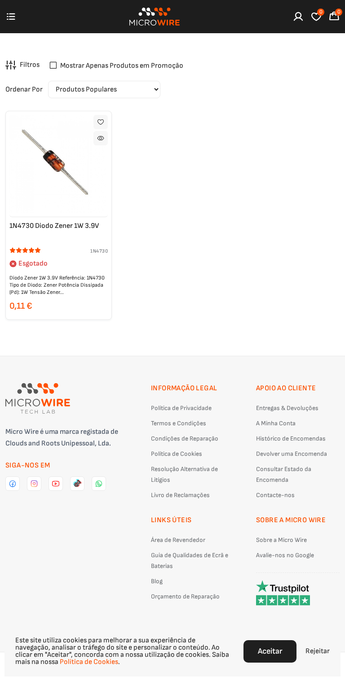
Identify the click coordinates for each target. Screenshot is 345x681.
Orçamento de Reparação (185, 596)
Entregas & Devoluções (287, 408)
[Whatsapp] (99, 483)
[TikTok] (77, 483)
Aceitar (270, 651)
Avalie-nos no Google (285, 555)
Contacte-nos (275, 495)
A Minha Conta (276, 423)
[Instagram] (34, 483)
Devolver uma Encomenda (291, 454)
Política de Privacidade (181, 408)
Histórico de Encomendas (291, 438)
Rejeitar (317, 651)
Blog (157, 581)
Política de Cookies (176, 454)
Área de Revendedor (178, 540)
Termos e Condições (178, 423)
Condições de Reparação (184, 438)
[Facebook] (12, 483)
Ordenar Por (24, 89)
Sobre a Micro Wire (281, 540)
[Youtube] (56, 483)
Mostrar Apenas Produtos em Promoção (121, 65)
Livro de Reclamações (180, 495)
